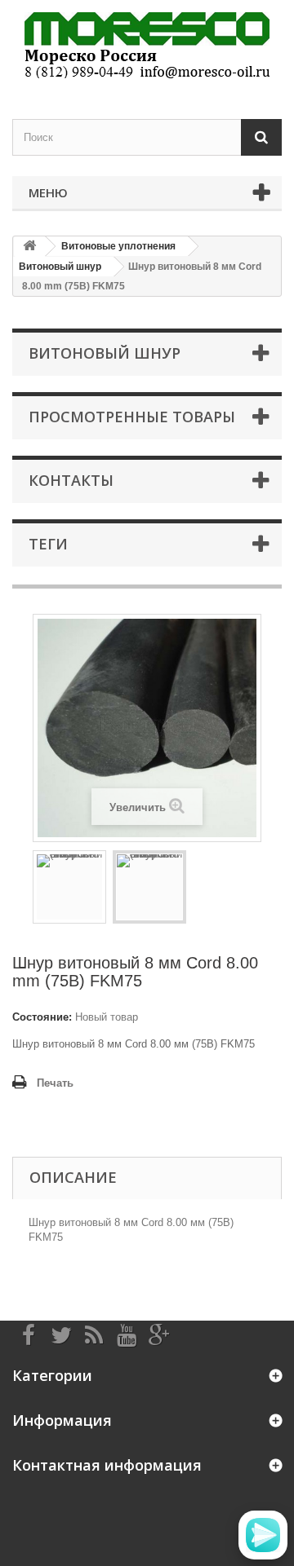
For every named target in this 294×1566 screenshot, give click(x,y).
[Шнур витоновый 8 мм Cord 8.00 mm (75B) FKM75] (69, 887)
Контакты (71, 480)
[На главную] (29, 246)
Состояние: (42, 1017)
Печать (55, 1083)
